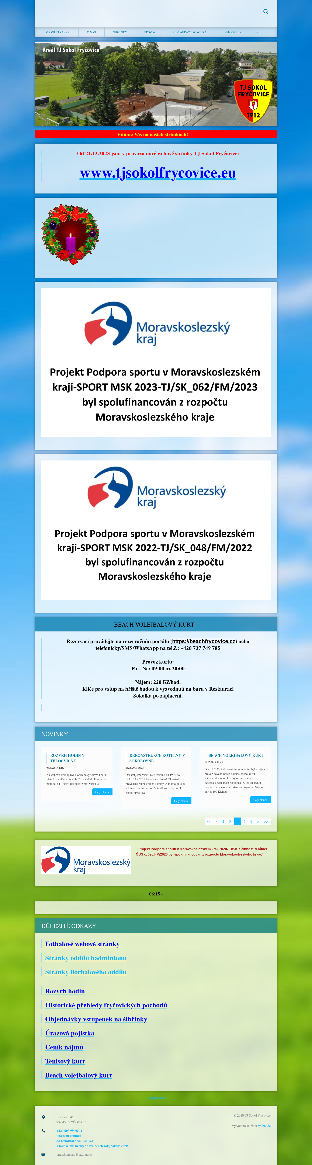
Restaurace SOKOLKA (190, 32)
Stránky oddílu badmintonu (86, 958)
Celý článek (102, 792)
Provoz (150, 32)
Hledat (265, 12)
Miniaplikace (156, 1097)
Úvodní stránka (57, 32)
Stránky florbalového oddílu (86, 972)
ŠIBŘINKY (120, 32)
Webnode (264, 1125)
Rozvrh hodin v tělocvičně (67, 758)
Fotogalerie (234, 32)
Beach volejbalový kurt (235, 755)
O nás (91, 32)
